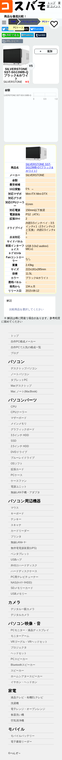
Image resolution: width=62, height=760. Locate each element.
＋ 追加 (45, 51)
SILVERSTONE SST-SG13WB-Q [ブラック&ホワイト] (39, 167)
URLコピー (12, 41)
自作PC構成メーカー (23, 341)
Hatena (27, 35)
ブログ (15, 353)
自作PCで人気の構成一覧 (26, 347)
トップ (51, 2)
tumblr (41, 35)
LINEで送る (10, 35)
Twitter (9, 29)
